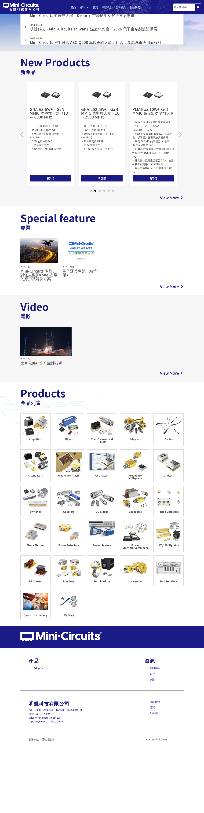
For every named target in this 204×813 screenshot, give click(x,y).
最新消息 (107, 7)
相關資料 (155, 668)
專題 (152, 679)
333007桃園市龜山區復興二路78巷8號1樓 (58, 710)
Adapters (39, 668)
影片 (152, 674)
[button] (21, 135)
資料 (82, 7)
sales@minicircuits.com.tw (44, 717)
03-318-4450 (42, 714)
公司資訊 (121, 7)
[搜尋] (198, 7)
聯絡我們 (135, 7)
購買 (95, 7)
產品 (73, 7)
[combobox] (184, 7)
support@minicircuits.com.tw (46, 721)
